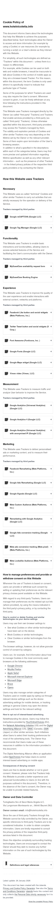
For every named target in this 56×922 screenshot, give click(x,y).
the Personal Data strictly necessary (30, 894)
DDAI (46, 728)
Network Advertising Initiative (20, 725)
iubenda (29, 891)
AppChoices (14, 756)
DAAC (30, 728)
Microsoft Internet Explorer (20, 676)
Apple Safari (13, 672)
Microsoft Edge (14, 680)
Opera (10, 687)
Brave (10, 683)
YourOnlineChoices (35, 721)
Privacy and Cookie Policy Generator (19, 888)
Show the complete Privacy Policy (41, 901)
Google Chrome (15, 665)
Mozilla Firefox (14, 669)
